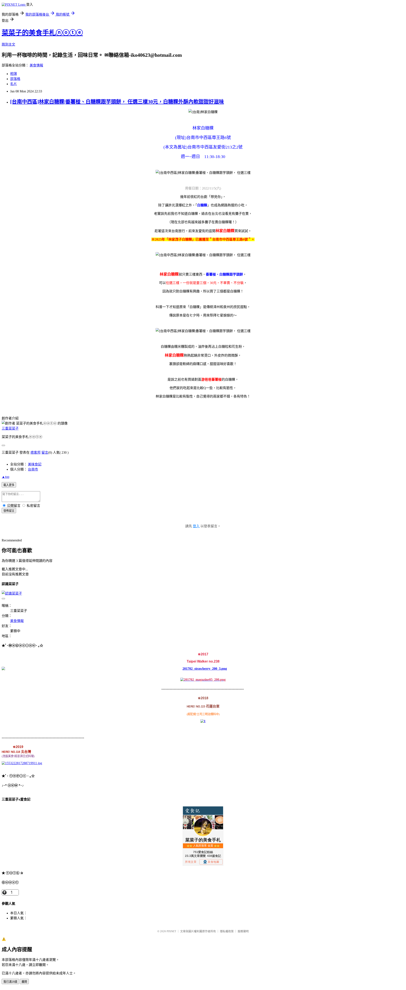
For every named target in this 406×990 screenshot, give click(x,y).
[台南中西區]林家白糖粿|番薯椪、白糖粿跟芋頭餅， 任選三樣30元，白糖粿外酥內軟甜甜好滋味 (117, 101)
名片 (13, 84)
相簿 (13, 74)
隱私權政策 (227, 931)
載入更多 (8, 485)
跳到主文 (8, 44)
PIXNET (171, 931)
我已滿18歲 (10, 981)
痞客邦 (35, 452)
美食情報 (36, 65)
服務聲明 (243, 931)
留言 (44, 452)
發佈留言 (8, 510)
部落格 (15, 79)
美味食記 (34, 464)
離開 (24, 981)
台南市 (33, 469)
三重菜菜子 (10, 428)
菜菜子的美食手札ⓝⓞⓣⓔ (42, 33)
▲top (5, 477)
